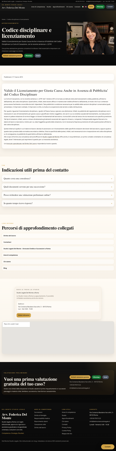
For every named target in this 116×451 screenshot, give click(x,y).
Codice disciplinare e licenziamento (18, 19)
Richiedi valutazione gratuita (12, 56)
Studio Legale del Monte (51, 137)
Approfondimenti (59, 7)
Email (38, 56)
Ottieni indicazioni (23, 315)
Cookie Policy (66, 431)
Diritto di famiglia (40, 415)
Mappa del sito (67, 434)
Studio (49, 7)
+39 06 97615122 (80, 1)
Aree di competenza (38, 7)
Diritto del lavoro (10, 236)
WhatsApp (100, 7)
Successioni (38, 412)
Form (91, 7)
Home (3, 19)
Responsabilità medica (42, 418)
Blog (5, 268)
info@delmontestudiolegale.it (93, 1)
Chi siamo (69, 7)
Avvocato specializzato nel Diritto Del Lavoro (21, 144)
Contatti (77, 7)
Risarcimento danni (41, 421)
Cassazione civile (40, 424)
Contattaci (7, 242)
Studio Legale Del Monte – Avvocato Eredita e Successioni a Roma (27, 249)
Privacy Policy (66, 428)
